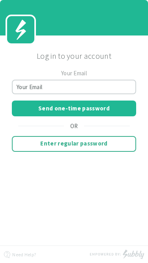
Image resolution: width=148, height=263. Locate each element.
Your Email (74, 73)
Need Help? (23, 254)
